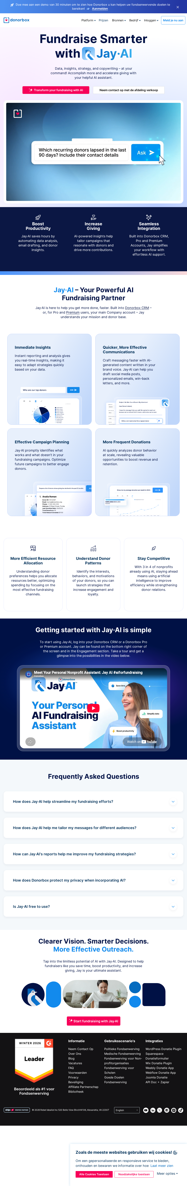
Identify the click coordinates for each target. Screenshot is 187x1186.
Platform (87, 20)
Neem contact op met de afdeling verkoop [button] (129, 90)
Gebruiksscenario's (119, 1041)
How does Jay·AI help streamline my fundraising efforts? (63, 801)
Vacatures (75, 1063)
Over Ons (74, 1053)
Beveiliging (75, 1082)
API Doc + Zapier (157, 1082)
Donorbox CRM (137, 308)
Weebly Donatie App (160, 1068)
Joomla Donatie (156, 1077)
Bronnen (117, 20)
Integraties (154, 1041)
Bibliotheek (76, 1091)
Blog (71, 1058)
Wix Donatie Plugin (159, 1063)
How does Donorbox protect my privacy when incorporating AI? (69, 880)
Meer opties (166, 1173)
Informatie (76, 1041)
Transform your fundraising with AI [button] (58, 90)
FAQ (71, 1068)
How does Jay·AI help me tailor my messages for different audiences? (74, 828)
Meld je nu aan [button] (173, 20)
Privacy (73, 1077)
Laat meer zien (161, 1166)
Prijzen (103, 20)
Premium (73, 312)
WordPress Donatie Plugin (163, 1049)
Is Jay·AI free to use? (31, 906)
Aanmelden (100, 8)
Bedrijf (133, 20)
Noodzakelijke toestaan (134, 1174)
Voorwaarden (77, 1072)
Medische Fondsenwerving (122, 1053)
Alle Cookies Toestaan (94, 1174)
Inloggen (150, 20)
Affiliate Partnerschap (83, 1087)
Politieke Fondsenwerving (122, 1049)
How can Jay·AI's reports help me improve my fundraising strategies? (74, 854)
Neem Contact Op (80, 1049)
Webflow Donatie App (161, 1072)
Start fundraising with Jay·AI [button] (95, 1021)
